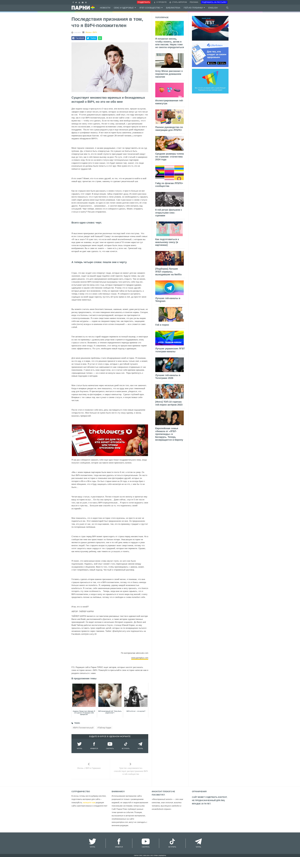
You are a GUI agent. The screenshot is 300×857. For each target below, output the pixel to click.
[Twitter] (76, 2)
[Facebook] (73, 2)
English (213, 8)
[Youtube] (80, 2)
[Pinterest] (86, 2)
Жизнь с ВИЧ (91, 32)
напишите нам (89, 803)
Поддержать (144, 2)
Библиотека (173, 8)
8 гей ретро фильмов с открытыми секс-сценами (168, 212)
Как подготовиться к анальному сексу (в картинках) (167, 242)
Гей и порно (162, 324)
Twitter (93, 38)
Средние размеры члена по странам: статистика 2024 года (169, 156)
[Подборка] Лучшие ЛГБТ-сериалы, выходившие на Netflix (168, 271)
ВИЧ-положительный (84, 728)
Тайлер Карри (105, 728)
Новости (105, 8)
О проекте (161, 2)
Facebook (80, 38)
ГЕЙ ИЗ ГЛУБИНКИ (193, 8)
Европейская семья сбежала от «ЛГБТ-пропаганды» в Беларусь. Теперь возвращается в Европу (169, 434)
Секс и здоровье (124, 8)
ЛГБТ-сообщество (149, 8)
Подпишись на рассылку (214, 2)
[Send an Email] (83, 2)
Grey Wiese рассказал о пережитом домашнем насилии (169, 74)
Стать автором (179, 2)
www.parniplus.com (139, 658)
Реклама (194, 2)
